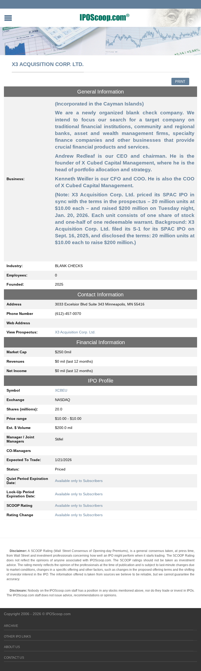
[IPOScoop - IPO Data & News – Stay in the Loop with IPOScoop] (104, 17)
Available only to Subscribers (79, 481)
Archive (11, 625)
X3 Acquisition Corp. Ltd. (75, 332)
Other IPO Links (17, 636)
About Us (12, 647)
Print (180, 82)
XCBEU (61, 390)
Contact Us (14, 657)
